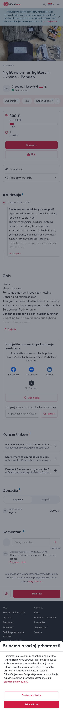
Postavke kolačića (31, 695)
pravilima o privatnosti (16, 681)
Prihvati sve (31, 704)
